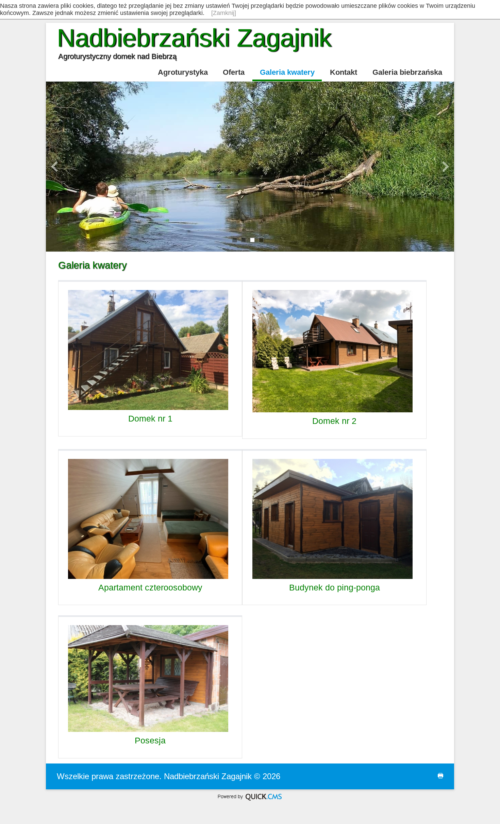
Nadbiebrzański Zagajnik (194, 38)
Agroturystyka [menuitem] (183, 72)
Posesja (150, 740)
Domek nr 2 (334, 421)
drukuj (435, 779)
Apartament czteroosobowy (150, 587)
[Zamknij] (223, 13)
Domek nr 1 (150, 418)
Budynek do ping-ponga (334, 587)
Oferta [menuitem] (234, 72)
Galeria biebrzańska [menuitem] (407, 72)
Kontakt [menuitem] (343, 72)
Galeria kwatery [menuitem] (287, 72)
